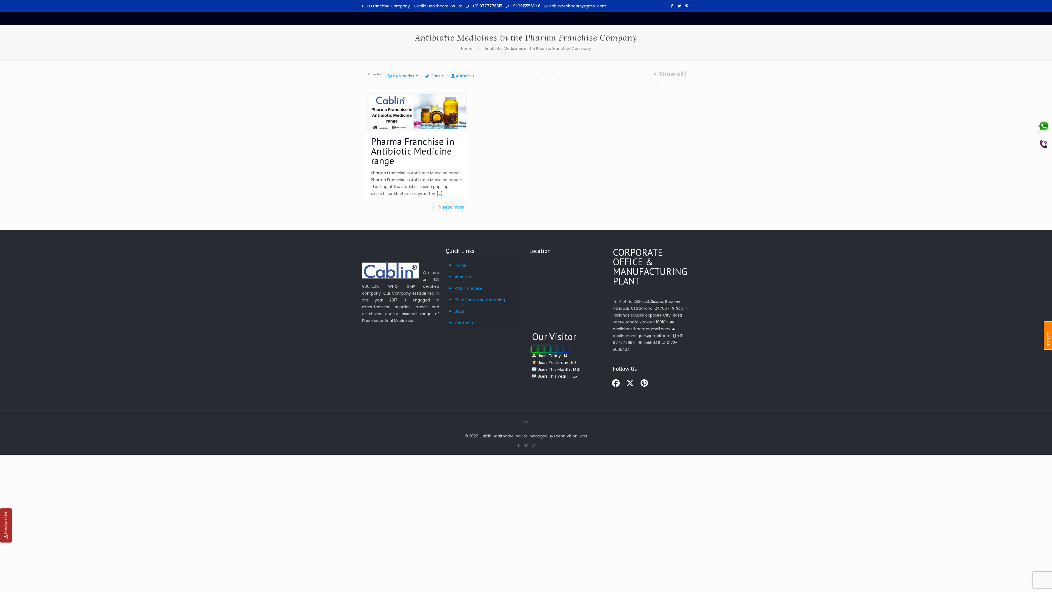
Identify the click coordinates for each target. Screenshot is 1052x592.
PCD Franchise (468, 288)
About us (463, 277)
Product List (6, 523)
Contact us (465, 323)
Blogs (460, 311)
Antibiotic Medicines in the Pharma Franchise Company (538, 48)
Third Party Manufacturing (480, 300)
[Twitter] (679, 6)
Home (467, 48)
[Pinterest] (687, 6)
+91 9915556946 (526, 6)
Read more (453, 207)
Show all (671, 74)
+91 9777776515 (486, 6)
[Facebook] (672, 6)
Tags (435, 76)
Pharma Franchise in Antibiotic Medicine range (412, 151)
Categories (403, 76)
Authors (463, 76)
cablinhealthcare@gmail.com (577, 6)
